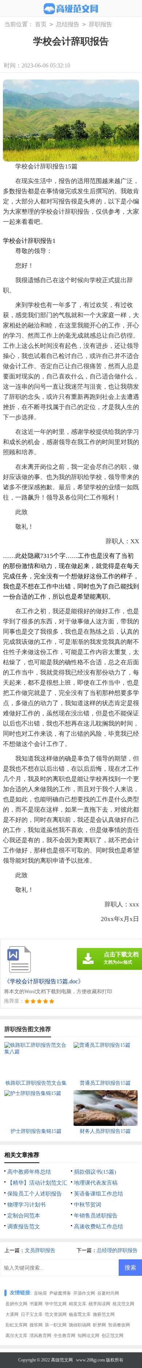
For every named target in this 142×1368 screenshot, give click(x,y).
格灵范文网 (123, 1303)
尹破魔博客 (60, 1293)
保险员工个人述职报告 (34, 1194)
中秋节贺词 (87, 1205)
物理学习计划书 (26, 1205)
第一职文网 (56, 1325)
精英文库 (77, 1303)
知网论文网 (88, 1335)
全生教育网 (64, 1335)
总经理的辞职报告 (117, 1250)
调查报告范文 (23, 1226)
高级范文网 (62, 1360)
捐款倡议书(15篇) (95, 1172)
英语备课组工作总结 (98, 1194)
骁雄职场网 (80, 1325)
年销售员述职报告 (96, 1216)
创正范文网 (112, 1335)
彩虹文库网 (16, 1325)
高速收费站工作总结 (98, 1226)
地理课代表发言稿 (96, 1183)
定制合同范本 (23, 1216)
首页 (41, 24)
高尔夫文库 (16, 1335)
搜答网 (36, 1325)
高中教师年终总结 (29, 1172)
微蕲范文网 (104, 1314)
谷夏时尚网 (108, 1293)
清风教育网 (40, 1335)
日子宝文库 (32, 1314)
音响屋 (40, 1293)
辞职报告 (100, 24)
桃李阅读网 (99, 1303)
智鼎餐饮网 (119, 1325)
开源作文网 (84, 1293)
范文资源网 (56, 1314)
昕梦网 (99, 1325)
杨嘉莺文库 (80, 1314)
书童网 (36, 1303)
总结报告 (67, 24)
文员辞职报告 (40, 1250)
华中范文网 (56, 1303)
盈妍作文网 (16, 1303)
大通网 (12, 1314)
